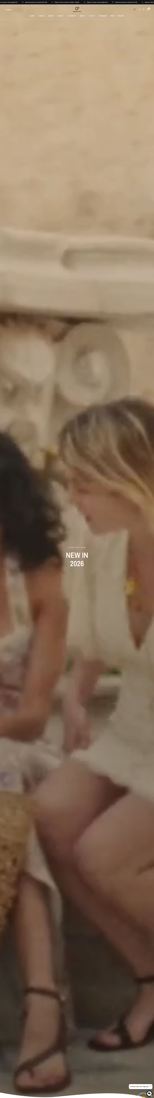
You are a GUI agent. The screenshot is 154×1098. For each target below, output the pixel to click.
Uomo (32, 16)
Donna (41, 16)
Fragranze (103, 16)
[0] (147, 9)
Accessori (71, 16)
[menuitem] (33, 16)
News (112, 16)
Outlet (91, 16)
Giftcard (120, 16)
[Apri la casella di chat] (149, 1094)
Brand (82, 16)
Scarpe (60, 16)
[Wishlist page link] (134, 9)
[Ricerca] (143, 9)
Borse (50, 16)
